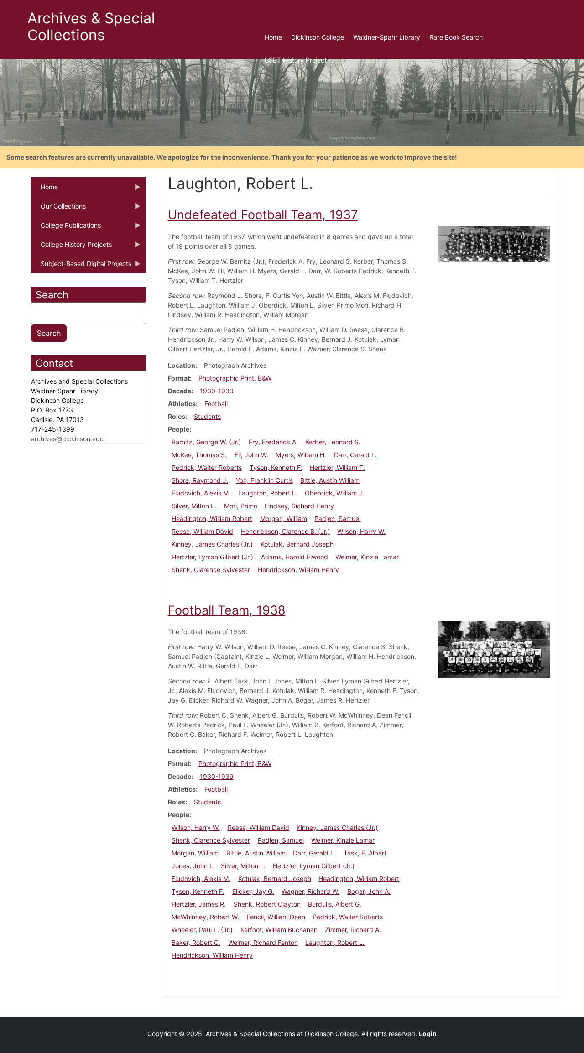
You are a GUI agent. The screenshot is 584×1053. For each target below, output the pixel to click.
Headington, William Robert (212, 518)
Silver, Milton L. (194, 506)
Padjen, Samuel (337, 518)
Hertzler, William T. (337, 467)
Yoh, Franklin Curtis (264, 480)
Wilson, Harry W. (361, 531)
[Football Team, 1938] (494, 649)
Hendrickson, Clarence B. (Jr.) (285, 531)
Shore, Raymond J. (200, 480)
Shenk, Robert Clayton (267, 904)
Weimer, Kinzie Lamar (367, 557)
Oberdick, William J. (334, 493)
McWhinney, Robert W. (205, 917)
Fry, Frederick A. (273, 442)
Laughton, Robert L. (267, 493)
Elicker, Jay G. (253, 891)
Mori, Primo (240, 506)
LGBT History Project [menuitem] (296, 60)
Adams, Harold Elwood (294, 557)
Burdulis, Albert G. (334, 904)
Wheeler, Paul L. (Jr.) (202, 929)
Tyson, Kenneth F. (276, 467)
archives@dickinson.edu (67, 439)
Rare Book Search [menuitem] (456, 37)
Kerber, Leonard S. (332, 442)
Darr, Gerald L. (355, 455)
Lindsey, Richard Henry (299, 506)
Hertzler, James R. (199, 904)
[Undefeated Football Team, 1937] (494, 243)
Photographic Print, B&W (234, 378)
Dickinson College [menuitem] (317, 37)
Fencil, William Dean (276, 917)
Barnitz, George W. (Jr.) (206, 442)
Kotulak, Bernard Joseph (297, 544)
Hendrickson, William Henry (298, 569)
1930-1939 (217, 391)
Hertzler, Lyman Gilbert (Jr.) (212, 557)
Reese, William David (202, 531)
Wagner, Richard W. (310, 891)
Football (216, 403)
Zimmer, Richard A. (353, 929)
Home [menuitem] (273, 37)
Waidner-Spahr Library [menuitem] (386, 37)
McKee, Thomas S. (199, 455)
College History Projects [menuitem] (71, 247)
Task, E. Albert (365, 853)
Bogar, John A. (369, 891)
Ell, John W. (251, 455)
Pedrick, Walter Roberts (207, 467)
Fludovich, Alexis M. (201, 493)
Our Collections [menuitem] (58, 209)
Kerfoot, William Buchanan (279, 929)
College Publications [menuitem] (66, 228)
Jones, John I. (192, 866)
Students (207, 416)
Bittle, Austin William (330, 480)
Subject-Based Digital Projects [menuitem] (81, 266)
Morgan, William (283, 518)
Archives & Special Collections (91, 26)
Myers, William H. (301, 455)
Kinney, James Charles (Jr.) (212, 544)
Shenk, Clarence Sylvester (211, 569)
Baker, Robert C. (196, 942)
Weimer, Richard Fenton (263, 942)
